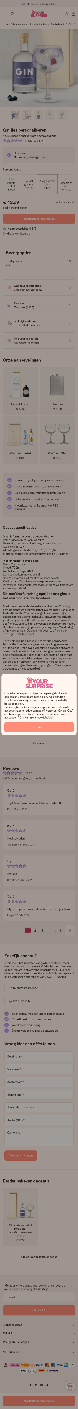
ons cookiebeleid (42, 717)
